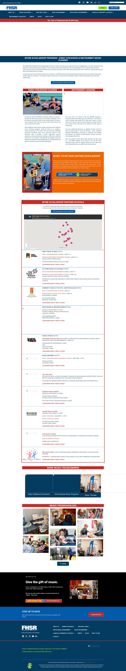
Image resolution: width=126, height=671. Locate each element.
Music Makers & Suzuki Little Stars (54, 293)
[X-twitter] (26, 636)
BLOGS (40, 16)
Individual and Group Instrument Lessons (56, 257)
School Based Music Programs (67, 494)
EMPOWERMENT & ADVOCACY (17, 16)
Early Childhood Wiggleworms (52, 271)
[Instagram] (83, 2)
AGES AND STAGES (41, 12)
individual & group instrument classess (55, 274)
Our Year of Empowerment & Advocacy (63, 20)
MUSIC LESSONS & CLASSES (50, 418)
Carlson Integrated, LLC (89, 662)
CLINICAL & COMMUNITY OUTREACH (102, 12)
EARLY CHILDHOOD (48, 416)
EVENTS (32, 16)
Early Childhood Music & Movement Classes (57, 358)
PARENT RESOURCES (25, 12)
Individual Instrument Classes (52, 310)
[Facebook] (79, 2)
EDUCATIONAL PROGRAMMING (78, 12)
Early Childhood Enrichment (39, 494)
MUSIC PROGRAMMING (58, 12)
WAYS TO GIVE (49, 16)
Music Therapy (91, 495)
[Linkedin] (91, 2)
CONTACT (56, 636)
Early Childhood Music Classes (52, 254)
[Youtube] (87, 2)
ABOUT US (11, 12)
